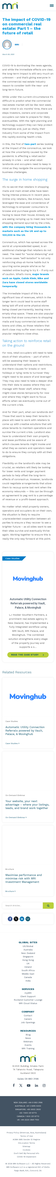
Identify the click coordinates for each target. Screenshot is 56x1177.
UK (28, 963)
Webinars (28, 1041)
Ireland (28, 967)
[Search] (48, 905)
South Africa (28, 970)
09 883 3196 (32, 1078)
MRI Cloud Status (28, 1003)
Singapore (28, 956)
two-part (30, 144)
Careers (28, 1019)
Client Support (28, 996)
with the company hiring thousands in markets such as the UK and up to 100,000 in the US (26, 230)
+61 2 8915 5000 (33, 1106)
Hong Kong (28, 960)
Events (28, 1045)
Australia (28, 949)
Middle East (28, 974)
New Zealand (28, 953)
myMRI (28, 993)
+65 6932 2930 (34, 1109)
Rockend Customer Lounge (28, 1000)
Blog (28, 1034)
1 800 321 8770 (30, 1113)
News (28, 1038)
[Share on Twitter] (16, 919)
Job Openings (28, 1022)
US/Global (28, 946)
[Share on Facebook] (10, 919)
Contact (28, 1015)
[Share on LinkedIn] (22, 919)
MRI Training (28, 1048)
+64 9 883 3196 (35, 1102)
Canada (28, 977)
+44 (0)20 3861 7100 (30, 1120)
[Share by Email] (28, 919)
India (28, 980)
